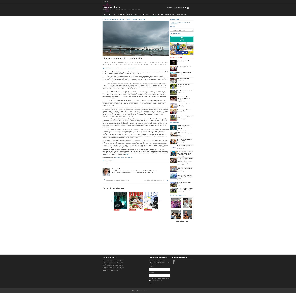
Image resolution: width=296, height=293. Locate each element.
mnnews (112, 7)
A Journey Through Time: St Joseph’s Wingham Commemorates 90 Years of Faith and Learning (185, 161)
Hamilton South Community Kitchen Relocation (185, 146)
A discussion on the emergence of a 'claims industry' (183, 98)
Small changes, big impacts (184, 91)
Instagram (129, 157)
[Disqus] (136, 232)
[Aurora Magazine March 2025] (120, 200)
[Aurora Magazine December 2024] (135, 200)
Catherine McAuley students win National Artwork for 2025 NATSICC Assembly (185, 153)
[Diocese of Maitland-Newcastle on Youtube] (188, 7)
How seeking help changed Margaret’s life (184, 140)
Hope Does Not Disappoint (184, 66)
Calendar (105, 1)
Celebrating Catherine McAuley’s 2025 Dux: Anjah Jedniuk (184, 127)
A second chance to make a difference (184, 104)
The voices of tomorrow (183, 84)
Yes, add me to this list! (156, 280)
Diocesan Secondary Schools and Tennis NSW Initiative (185, 189)
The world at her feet (183, 60)
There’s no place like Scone (184, 110)
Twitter (122, 157)
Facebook (117, 157)
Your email (151, 272)
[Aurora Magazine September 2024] (151, 200)
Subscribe (152, 284)
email (126, 154)
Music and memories (183, 78)
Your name (151, 266)
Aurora (112, 161)
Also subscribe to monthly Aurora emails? (159, 278)
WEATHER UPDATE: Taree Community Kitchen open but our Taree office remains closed (185, 176)
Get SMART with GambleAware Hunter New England (184, 134)
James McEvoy (116, 168)
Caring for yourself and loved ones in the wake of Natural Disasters (185, 168)
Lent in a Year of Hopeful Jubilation (184, 73)
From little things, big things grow (185, 116)
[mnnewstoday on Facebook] (185, 7)
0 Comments (132, 68)
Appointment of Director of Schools (184, 183)
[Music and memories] (176, 203)
